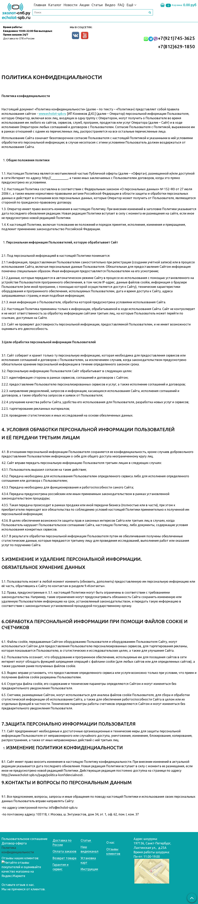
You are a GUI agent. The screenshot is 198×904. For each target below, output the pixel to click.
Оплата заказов (64, 851)
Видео (110, 5)
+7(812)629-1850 (176, 46)
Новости (70, 5)
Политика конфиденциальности (18, 850)
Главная (40, 5)
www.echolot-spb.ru (52, 113)
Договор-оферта (14, 843)
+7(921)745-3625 (176, 38)
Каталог (54, 5)
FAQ (121, 5)
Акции (84, 5)
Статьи (97, 5)
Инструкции (89, 869)
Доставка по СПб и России (18, 38)
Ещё (129, 5)
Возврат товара (64, 858)
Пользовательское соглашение (24, 839)
